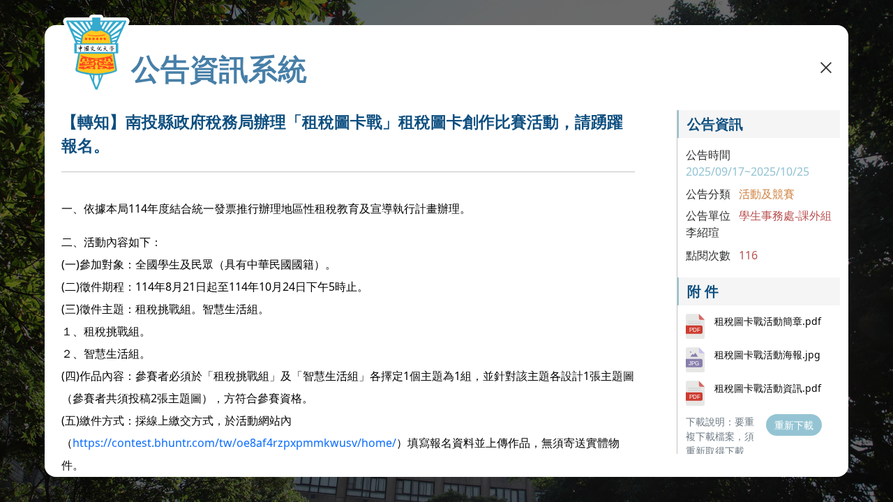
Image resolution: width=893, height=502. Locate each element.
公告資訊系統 (219, 68)
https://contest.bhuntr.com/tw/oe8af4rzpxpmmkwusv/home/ (234, 442)
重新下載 (793, 425)
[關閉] (826, 67)
